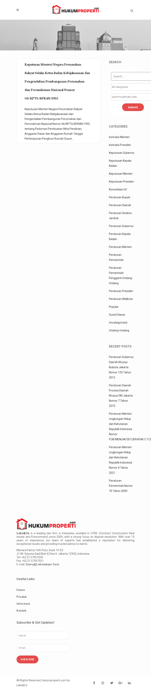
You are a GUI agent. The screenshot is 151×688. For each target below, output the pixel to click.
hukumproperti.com (54, 680)
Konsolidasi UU (118, 189)
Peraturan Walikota (121, 298)
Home (21, 590)
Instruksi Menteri (119, 137)
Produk (22, 596)
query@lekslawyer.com (42, 564)
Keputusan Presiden (121, 181)
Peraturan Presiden (121, 291)
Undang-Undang (119, 330)
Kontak (21, 610)
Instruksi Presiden (120, 145)
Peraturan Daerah (120, 205)
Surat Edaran (117, 314)
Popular (114, 306)
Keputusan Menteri (121, 173)
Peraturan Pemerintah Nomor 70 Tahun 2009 (121, 485)
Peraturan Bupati (119, 197)
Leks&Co (22, 685)
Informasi (23, 603)
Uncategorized (118, 322)
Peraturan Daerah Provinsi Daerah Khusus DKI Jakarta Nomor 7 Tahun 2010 (121, 395)
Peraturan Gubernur (121, 226)
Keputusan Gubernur (121, 152)
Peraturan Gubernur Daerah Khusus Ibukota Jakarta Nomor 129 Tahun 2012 (121, 367)
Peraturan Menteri (120, 246)
